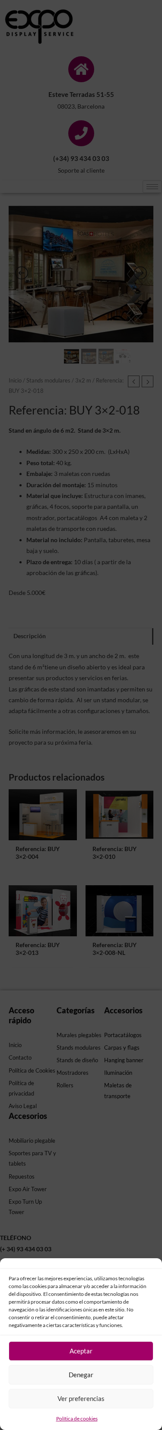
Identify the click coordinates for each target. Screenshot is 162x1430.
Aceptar (81, 1351)
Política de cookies (77, 1418)
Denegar (81, 1375)
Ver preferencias (81, 1398)
